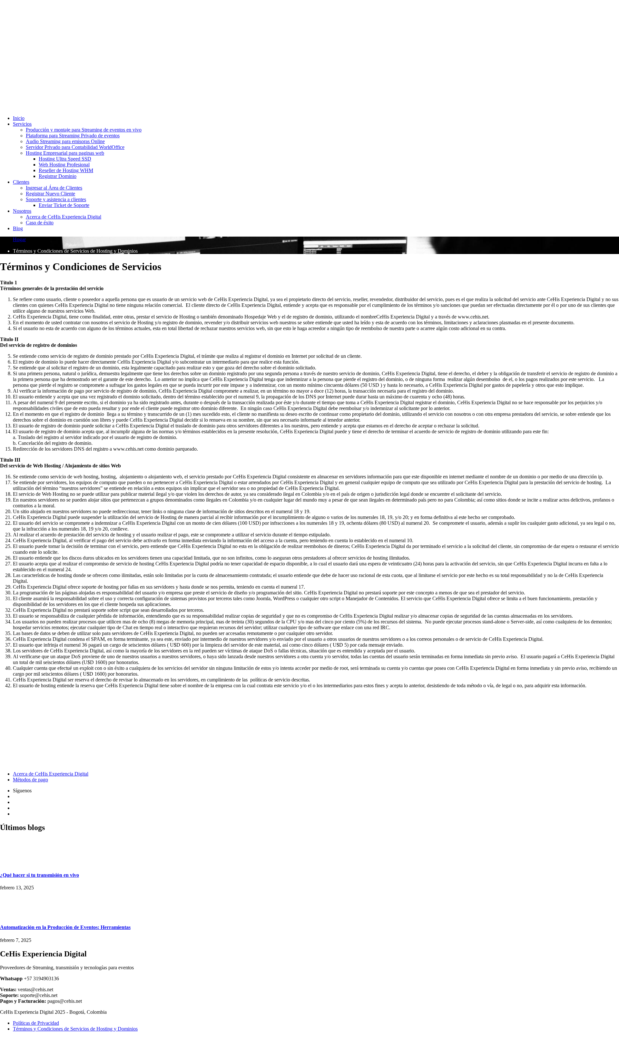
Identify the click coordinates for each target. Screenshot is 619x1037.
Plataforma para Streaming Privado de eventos (73, 135)
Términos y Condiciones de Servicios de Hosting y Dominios (75, 1029)
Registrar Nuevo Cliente (50, 193)
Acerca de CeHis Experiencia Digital (63, 217)
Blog (18, 228)
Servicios (22, 124)
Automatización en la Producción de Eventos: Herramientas (65, 927)
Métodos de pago (30, 779)
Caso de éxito (40, 222)
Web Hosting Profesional (64, 164)
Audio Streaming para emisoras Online (65, 141)
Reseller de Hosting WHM (66, 170)
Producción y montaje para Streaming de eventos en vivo (84, 129)
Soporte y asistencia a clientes (56, 199)
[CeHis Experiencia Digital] (96, 33)
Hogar (19, 239)
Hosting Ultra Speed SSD (65, 158)
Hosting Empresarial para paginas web (65, 153)
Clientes (21, 182)
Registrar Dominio (57, 176)
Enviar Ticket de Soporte (64, 205)
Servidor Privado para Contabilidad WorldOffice (75, 147)
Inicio (19, 118)
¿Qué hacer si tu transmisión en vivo (39, 875)
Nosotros (22, 211)
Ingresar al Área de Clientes (54, 188)
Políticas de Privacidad (36, 1023)
